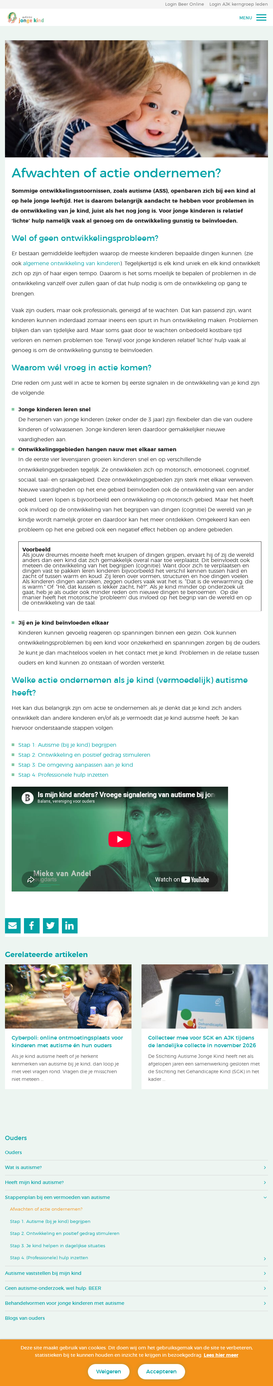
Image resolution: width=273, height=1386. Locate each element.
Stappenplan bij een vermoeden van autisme (57, 1197)
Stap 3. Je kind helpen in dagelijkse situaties (57, 1246)
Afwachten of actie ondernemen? (46, 1209)
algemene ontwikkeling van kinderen (71, 263)
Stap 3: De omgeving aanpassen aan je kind (75, 765)
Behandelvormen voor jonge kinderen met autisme (64, 1303)
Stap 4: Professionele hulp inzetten (63, 775)
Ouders (16, 1138)
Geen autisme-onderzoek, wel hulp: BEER (53, 1288)
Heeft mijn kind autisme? (34, 1182)
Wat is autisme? (23, 1167)
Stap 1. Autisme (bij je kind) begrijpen (50, 1222)
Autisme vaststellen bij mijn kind (43, 1273)
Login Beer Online (184, 4)
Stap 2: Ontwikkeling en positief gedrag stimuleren (84, 755)
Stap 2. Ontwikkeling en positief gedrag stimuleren (65, 1234)
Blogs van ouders (25, 1318)
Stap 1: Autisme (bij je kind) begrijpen (67, 745)
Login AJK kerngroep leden (238, 4)
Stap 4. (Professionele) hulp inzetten (49, 1258)
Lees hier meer (221, 1355)
